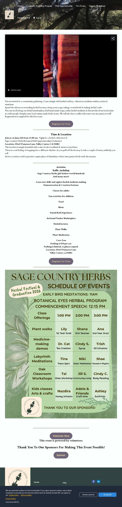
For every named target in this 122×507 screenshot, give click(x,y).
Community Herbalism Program (39, 6)
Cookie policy (14, 495)
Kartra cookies (26, 495)
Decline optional (88, 495)
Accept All (107, 495)
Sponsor (61, 455)
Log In (38, 17)
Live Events (81, 6)
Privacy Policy (11, 499)
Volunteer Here (61, 435)
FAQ (64, 483)
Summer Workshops (97, 6)
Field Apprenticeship (64, 6)
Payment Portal (23, 17)
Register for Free (61, 123)
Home (19, 6)
